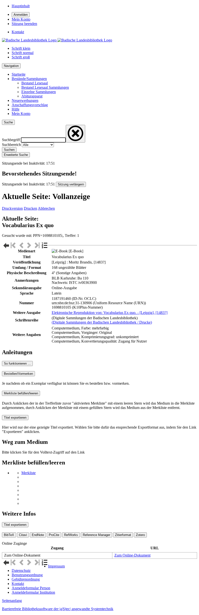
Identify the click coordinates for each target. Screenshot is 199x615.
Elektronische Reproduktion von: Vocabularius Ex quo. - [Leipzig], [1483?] (109, 313)
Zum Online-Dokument (132, 555)
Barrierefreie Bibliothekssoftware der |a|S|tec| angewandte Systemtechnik (57, 609)
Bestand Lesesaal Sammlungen (45, 87)
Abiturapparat (31, 96)
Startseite (18, 74)
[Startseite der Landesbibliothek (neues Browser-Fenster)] (57, 40)
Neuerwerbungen (25, 100)
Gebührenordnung (26, 579)
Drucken (30, 208)
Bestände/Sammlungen (29, 79)
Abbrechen (46, 208)
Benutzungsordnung (27, 575)
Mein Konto (21, 114)
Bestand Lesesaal (34, 83)
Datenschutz (21, 570)
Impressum (56, 566)
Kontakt (18, 584)
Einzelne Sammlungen (38, 92)
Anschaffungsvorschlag (30, 105)
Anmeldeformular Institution (33, 592)
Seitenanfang (12, 601)
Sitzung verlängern (71, 184)
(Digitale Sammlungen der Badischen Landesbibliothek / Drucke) (102, 322)
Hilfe (15, 109)
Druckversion (12, 208)
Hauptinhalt (21, 6)
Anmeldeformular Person (31, 588)
